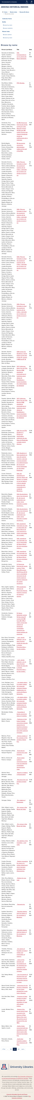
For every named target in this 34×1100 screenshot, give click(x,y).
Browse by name (7, 25)
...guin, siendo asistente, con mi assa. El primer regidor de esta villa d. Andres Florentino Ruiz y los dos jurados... (22, 643)
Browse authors (7, 34)
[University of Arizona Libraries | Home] (17, 1067)
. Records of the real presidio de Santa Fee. (22, 781)
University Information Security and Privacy (17, 1094)
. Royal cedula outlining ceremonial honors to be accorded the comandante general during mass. (22, 763)
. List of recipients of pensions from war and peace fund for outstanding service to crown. (22, 978)
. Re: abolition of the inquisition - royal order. (22, 842)
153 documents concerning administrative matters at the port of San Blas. (22, 147)
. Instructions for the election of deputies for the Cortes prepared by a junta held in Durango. (22, 989)
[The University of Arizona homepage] (9, 2)
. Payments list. (21, 904)
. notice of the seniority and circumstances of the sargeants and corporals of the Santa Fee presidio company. (22, 965)
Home (5, 12)
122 (11, 1049)
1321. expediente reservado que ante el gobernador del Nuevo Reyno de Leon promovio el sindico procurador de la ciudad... (22, 529)
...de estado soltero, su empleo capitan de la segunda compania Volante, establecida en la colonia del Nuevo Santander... (22, 688)
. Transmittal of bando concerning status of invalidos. (22, 714)
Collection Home (7, 19)
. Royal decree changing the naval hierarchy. (22, 752)
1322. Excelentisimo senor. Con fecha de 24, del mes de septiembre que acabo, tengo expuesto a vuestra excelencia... (22, 500)
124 (18, 1049)
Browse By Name (24, 12)
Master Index (13, 12)
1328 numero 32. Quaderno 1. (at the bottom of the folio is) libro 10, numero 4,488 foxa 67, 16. (22, 355)
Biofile (4, 22)
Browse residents (7, 28)
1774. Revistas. (21, 83)
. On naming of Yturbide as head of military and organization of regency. (22, 952)
